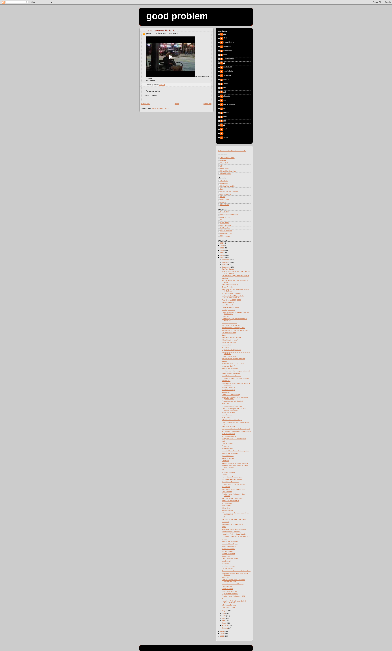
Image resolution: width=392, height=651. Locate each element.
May (224, 618)
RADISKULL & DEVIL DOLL (232, 325)
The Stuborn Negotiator (230, 482)
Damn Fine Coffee (228, 607)
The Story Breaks (228, 302)
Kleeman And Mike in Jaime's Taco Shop (236, 571)
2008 (222, 258)
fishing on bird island (229, 546)
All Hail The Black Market (229, 191)
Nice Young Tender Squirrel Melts (233, 489)
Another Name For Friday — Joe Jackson (233, 494)
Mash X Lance (227, 415)
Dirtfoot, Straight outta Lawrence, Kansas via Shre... (233, 580)
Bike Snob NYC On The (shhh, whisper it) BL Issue (235, 290)
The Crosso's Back (228, 426)
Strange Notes (225, 173)
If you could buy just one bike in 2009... (236, 330)
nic (224, 108)
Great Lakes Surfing (229, 332)
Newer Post (145, 104)
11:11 (225, 38)
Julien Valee (226, 417)
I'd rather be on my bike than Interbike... (236, 378)
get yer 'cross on (228, 456)
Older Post (207, 104)
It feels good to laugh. (229, 605)
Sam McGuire (228, 71)
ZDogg (225, 83)
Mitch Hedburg (227, 491)
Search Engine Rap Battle (231, 373)
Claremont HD (227, 586)
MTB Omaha (224, 205)
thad (225, 129)
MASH (222, 197)
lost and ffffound (228, 551)
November (226, 262)
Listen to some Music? (230, 356)
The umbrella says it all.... (231, 284)
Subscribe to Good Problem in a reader (232, 151)
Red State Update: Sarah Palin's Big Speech (235, 574)
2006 (222, 633)
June (224, 616)
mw (224, 100)
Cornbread (227, 46)
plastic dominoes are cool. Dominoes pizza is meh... (235, 397)
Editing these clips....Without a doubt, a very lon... (236, 384)
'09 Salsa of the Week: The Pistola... (235, 519)
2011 (222, 250)
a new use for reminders (230, 500)
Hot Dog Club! (225, 228)
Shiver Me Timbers (228, 412)
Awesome (225, 446)
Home (177, 104)
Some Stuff (226, 556)
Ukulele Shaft (226, 345)
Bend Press (224, 222)
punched (225, 278)
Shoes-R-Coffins (227, 287)
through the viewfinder (230, 368)
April (224, 620)
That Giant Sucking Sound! (231, 337)
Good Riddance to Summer (231, 376)
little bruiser (226, 508)
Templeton (227, 75)
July (223, 613)
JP (224, 63)
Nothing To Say (225, 217)
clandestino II (226, 561)
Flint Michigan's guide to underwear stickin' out (234, 319)
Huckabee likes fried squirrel (232, 479)
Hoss (225, 54)
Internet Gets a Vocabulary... (232, 420)
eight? (224, 527)
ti (223, 133)
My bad (224, 361)
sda (224, 120)
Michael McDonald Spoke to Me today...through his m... (233, 296)
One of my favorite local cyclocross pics (235, 536)
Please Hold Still (226, 230)
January (225, 628)
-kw (224, 34)
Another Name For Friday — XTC (233, 328)
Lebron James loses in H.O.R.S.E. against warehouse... (234, 409)
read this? (225, 577)
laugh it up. (226, 347)
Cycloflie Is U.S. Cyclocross (231, 350)
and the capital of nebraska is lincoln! (235, 463)
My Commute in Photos (230, 593)
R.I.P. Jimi (225, 403)
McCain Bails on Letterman (231, 293)
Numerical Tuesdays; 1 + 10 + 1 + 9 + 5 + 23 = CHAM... (236, 272)
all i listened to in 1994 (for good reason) (236, 431)
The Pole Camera (228, 269)
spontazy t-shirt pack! (229, 387)
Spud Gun (225, 461)
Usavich (224, 474)
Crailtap (223, 160)
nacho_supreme (229, 104)
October (225, 264)
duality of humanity (228, 458)
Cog (221, 189)
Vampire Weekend (228, 553)
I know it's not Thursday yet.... (232, 477)
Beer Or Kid (224, 212)
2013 (222, 245)
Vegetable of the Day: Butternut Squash (236, 429)
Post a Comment (151, 95)
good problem (177, 16)
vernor (225, 137)
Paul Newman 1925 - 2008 (231, 300)
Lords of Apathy (226, 225)
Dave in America (227, 443)
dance (224, 335)
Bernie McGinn (228, 42)
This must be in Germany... (231, 531)
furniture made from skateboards (233, 359)
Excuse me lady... (228, 510)
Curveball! (225, 316)
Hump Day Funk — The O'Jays (233, 363)
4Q (221, 166)
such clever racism (228, 434)
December (226, 260)
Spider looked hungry (229, 591)
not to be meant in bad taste (232, 498)
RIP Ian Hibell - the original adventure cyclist (235, 281)
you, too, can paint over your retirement (236, 371)
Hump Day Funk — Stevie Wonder (234, 534)
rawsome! (225, 522)
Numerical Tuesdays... (229, 544)
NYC (223, 517)
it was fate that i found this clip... (233, 524)
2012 (222, 248)
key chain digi (227, 503)
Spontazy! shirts (227, 448)
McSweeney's (225, 236)
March (224, 623)
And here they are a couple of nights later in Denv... (235, 466)
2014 (222, 243)
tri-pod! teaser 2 (227, 305)
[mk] (224, 87)
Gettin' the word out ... (230, 342)
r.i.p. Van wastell (227, 568)
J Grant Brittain (228, 58)
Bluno (222, 220)
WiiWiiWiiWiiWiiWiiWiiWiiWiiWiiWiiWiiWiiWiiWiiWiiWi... (236, 353)
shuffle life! (226, 563)
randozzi (226, 112)
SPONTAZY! (227, 67)
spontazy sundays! (228, 310)
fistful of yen (226, 381)
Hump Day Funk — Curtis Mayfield (234, 438)
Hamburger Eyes (226, 233)
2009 (222, 255)
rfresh (225, 116)
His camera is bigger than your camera (235, 275)
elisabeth (226, 96)
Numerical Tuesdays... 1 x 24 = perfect (235, 451)
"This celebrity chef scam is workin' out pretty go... (235, 423)
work (223, 441)
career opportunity (228, 549)
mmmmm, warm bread (229, 323)
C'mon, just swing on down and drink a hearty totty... (235, 313)
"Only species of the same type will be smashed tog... (235, 513)
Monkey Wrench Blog (227, 186)
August (225, 611)
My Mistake (226, 392)
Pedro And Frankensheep (231, 395)
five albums (226, 487)
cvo (224, 92)
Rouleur (223, 202)
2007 (222, 631)
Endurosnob (227, 50)
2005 (222, 636)
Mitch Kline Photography (229, 214)
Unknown (226, 79)
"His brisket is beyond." (230, 340)
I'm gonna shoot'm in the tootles (233, 484)
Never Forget (226, 505)
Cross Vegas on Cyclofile (230, 307)
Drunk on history (227, 589)
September (226, 267)
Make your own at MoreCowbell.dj (234, 529)
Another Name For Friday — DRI (233, 596)
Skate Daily (224, 163)
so (224, 125)
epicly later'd (224, 168)
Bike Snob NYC (225, 194)
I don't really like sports (230, 558)
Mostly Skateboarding (228, 171)
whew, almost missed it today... (232, 584)
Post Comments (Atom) (160, 108)
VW (223, 469)
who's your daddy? (228, 366)
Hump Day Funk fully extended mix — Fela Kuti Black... (235, 601)
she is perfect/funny (229, 436)
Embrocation (224, 199)
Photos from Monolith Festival (232, 401)
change (224, 539)
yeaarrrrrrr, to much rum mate (162, 33)
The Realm (224, 181)
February (225, 625)
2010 (222, 253)
